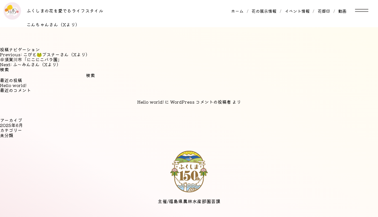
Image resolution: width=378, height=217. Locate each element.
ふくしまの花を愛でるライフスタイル (65, 10)
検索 (4, 69)
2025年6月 (11, 125)
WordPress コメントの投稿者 (200, 102)
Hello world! (13, 85)
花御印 (324, 11)
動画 (342, 11)
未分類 (6, 135)
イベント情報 (297, 11)
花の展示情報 (264, 11)
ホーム (237, 11)
